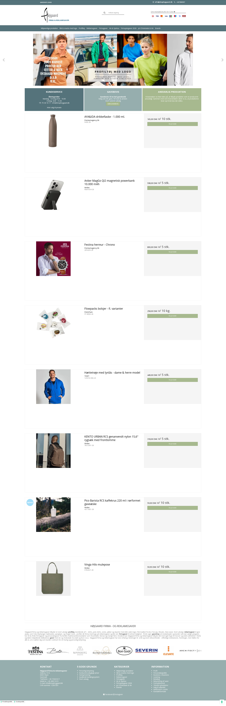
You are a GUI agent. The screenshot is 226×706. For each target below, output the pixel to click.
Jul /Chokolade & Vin (145, 28)
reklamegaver (189, 632)
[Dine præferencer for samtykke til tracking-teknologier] (222, 702)
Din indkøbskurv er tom (162, 12)
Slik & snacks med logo (68, 28)
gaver (51, 638)
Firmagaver (103, 28)
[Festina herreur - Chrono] (53, 270)
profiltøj (71, 632)
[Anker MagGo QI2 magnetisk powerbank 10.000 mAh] (53, 206)
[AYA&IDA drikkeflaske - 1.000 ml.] (53, 142)
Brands (158, 28)
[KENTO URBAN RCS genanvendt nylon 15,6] (53, 462)
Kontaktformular (159, 691)
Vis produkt (172, 124)
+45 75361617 (180, 2)
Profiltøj (82, 28)
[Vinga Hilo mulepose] (53, 590)
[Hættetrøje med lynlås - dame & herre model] (53, 398)
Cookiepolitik (20, 701)
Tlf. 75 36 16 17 (45, 103)
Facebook (109, 694)
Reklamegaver (92, 28)
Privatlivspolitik (7, 701)
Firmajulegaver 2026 (128, 28)
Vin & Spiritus (114, 28)
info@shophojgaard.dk (163, 2)
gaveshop (156, 634)
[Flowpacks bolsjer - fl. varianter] (53, 334)
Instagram (119, 694)
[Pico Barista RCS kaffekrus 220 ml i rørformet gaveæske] (53, 526)
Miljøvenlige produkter (49, 28)
